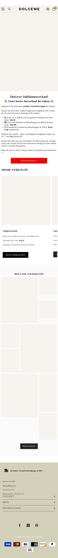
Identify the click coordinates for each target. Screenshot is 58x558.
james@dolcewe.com (9, 486)
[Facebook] (19, 525)
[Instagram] (28, 525)
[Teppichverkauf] (26, 200)
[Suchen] (9, 9)
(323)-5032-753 (19, 494)
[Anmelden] (48, 9)
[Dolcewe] (29, 51)
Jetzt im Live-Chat (8, 490)
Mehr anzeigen (29, 446)
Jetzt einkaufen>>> (29, 161)
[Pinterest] (36, 525)
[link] (23, 470)
